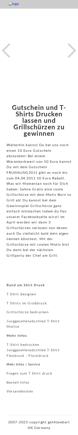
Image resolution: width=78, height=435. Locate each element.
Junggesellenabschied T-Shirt (33, 350)
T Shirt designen (21, 294)
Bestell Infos (17, 382)
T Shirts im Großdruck (26, 303)
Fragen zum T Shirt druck (29, 373)
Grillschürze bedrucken (27, 312)
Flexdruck (15, 355)
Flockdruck (38, 355)
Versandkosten (19, 391)
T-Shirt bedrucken (22, 344)
